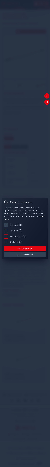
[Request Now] (46, 96)
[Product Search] (46, 102)
